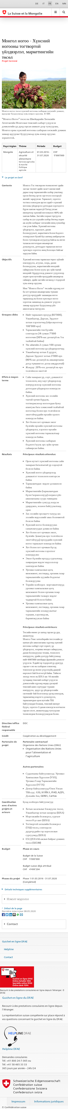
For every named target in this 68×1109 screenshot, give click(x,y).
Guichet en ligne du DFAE (18, 997)
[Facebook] (3, 914)
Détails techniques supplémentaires (23, 889)
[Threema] (14, 914)
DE (36, 3)
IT (43, 3)
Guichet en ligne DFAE (14, 941)
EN (56, 3)
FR (50, 3)
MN (64, 3)
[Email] (21, 914)
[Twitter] (7, 914)
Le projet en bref (13, 177)
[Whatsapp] (18, 914)
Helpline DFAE (11, 1048)
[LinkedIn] (11, 914)
